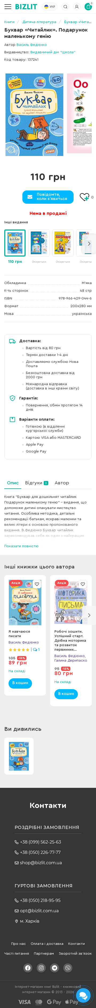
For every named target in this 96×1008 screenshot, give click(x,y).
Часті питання (16, 953)
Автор (62, 482)
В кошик (20, 683)
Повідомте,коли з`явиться (52, 196)
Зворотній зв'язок (75, 953)
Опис (13, 482)
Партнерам (44, 953)
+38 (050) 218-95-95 (40, 900)
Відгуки (36, 482)
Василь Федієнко (32, 45)
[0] (34, 114)
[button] (89, 243)
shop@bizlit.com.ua (41, 862)
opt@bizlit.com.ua (39, 910)
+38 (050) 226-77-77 (40, 852)
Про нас (18, 944)
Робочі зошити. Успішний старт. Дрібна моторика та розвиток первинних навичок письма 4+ (70, 645)
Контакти (76, 944)
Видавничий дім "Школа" (52, 52)
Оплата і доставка (47, 944)
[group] (39, 246)
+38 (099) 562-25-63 (40, 842)
